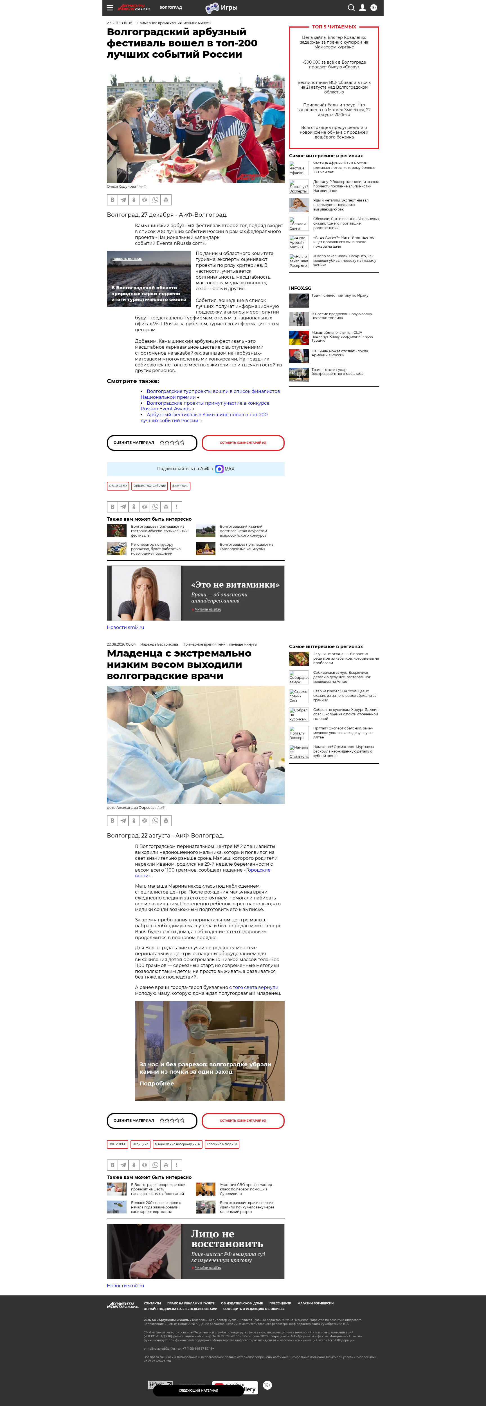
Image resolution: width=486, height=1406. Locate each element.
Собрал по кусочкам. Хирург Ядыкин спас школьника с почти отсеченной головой (346, 714)
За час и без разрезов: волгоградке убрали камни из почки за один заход (205, 1068)
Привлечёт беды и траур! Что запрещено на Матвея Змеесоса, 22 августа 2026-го (334, 110)
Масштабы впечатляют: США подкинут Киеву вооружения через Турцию (342, 336)
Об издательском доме (242, 1303)
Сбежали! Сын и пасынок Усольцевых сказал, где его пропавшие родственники (346, 223)
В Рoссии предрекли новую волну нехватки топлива (342, 316)
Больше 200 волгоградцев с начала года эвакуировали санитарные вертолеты (156, 1207)
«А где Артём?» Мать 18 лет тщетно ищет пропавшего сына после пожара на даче (343, 241)
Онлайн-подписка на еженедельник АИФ (180, 1309)
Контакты (152, 1303)
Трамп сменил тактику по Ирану (340, 295)
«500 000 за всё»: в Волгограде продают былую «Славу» (334, 65)
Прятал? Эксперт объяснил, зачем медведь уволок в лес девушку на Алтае (343, 732)
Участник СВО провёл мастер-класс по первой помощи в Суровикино (246, 1189)
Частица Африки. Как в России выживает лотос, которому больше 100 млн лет (344, 167)
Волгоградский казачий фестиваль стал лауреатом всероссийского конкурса (243, 531)
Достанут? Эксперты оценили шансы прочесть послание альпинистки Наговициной (346, 186)
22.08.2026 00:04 (121, 644)
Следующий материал (198, 1390)
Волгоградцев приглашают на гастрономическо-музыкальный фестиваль (159, 531)
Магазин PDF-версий (316, 1303)
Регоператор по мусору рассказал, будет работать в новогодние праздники (156, 549)
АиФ (143, 186)
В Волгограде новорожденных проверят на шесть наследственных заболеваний (158, 1189)
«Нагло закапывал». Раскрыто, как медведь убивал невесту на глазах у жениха (344, 260)
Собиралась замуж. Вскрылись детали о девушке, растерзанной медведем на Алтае (342, 677)
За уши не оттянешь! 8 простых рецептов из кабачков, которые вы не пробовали (346, 658)
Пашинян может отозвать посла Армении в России (340, 353)
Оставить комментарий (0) (243, 443)
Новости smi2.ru (125, 627)
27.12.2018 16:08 (119, 23)
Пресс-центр (280, 1303)
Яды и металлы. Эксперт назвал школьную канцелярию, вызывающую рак (341, 204)
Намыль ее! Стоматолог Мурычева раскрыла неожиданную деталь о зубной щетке (343, 751)
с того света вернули (253, 987)
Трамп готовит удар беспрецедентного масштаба (337, 372)
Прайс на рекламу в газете (191, 1303)
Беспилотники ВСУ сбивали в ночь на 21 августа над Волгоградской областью (334, 87)
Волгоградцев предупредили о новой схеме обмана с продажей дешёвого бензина (334, 132)
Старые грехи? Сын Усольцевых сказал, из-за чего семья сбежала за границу (344, 695)
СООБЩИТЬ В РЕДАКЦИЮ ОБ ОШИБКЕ (254, 1309)
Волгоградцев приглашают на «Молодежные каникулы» (246, 546)
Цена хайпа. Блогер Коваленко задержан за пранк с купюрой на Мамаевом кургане (334, 42)
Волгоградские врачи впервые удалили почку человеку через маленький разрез (247, 1207)
